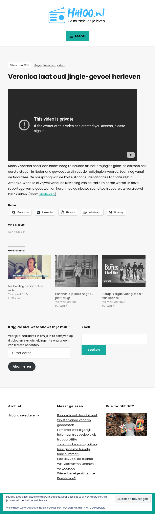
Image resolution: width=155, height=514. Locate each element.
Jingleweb (47, 194)
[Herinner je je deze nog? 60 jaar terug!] (76, 271)
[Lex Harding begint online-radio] (29, 267)
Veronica (49, 65)
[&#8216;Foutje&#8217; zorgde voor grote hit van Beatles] (124, 271)
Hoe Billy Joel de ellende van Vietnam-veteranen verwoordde (75, 464)
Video (61, 65)
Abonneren (22, 366)
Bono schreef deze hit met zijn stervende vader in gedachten (77, 420)
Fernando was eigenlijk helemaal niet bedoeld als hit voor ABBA (76, 434)
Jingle (38, 65)
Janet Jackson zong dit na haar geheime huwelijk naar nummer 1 (77, 449)
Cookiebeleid (98, 507)
